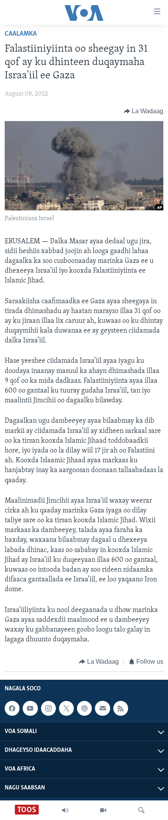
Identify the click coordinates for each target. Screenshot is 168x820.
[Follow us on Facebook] (12, 708)
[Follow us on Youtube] (30, 708)
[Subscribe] (102, 708)
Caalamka (21, 34)
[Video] (103, 810)
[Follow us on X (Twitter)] (66, 708)
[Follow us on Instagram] (48, 708)
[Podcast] (84, 708)
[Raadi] (141, 810)
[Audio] (65, 810)
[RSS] (120, 708)
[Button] (144, 111)
